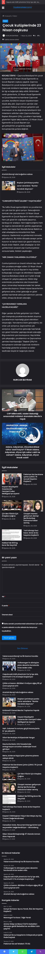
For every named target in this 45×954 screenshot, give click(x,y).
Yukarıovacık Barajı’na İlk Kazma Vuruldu (20, 656)
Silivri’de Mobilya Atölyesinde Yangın (19, 737)
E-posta (5, 606)
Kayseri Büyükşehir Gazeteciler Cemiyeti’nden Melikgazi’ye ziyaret (10, 490)
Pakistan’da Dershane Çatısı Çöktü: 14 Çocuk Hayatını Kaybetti (33, 477)
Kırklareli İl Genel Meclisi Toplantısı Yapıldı (21, 710)
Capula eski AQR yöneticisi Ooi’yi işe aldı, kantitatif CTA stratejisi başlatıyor (20, 675)
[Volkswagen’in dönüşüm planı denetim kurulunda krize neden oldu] (9, 665)
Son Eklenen (22, 648)
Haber (15, 16)
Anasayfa (7, 16)
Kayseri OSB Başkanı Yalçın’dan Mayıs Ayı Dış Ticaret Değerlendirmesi (22, 817)
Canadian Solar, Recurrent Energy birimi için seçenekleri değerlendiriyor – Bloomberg (22, 826)
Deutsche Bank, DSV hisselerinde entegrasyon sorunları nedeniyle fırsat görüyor (19, 746)
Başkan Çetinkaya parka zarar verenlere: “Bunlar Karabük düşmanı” (28, 185)
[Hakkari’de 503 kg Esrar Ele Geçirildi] (12, 535)
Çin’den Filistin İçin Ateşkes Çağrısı (10, 514)
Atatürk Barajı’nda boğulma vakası (17, 174)
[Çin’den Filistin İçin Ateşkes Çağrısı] (12, 505)
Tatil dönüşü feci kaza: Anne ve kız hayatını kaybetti (31, 532)
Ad (3, 596)
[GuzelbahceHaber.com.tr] (22, 7)
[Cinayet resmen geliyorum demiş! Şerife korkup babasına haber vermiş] (33, 505)
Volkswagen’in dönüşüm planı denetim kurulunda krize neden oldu (28, 665)
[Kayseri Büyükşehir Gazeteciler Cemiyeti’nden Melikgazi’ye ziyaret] (12, 478)
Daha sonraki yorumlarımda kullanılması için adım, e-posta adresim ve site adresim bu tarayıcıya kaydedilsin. (22, 627)
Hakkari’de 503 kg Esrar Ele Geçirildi (10, 544)
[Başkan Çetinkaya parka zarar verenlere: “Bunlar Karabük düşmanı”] (8, 185)
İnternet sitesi (7, 615)
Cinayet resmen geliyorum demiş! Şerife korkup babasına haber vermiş (31, 518)
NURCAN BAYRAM (12, 36)
